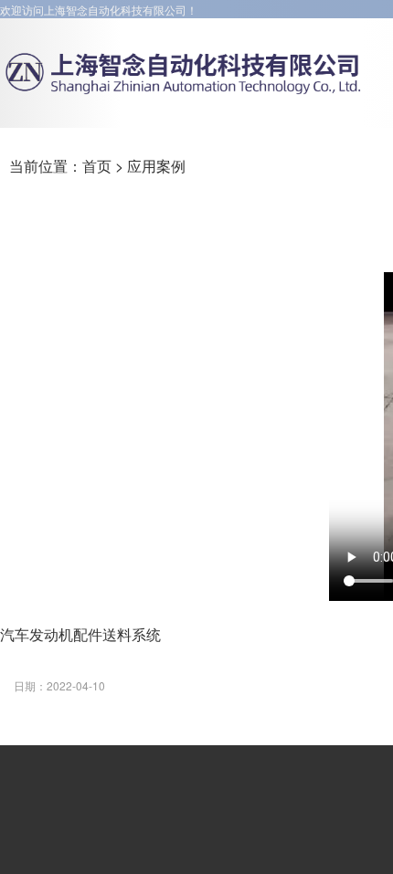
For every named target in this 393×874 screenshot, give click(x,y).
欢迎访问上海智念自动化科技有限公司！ (98, 9)
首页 (97, 165)
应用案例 (156, 165)
